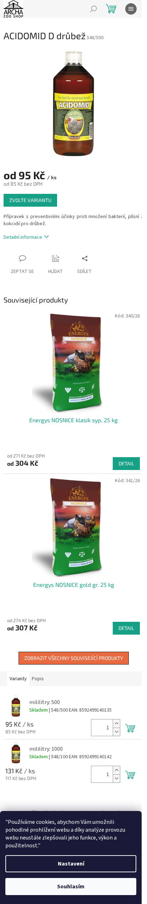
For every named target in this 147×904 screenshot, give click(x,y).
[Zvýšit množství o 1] (116, 723)
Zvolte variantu (30, 200)
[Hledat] (93, 9)
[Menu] (131, 9)
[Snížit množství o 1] (116, 732)
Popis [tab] (38, 678)
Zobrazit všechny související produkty (73, 658)
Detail (126, 463)
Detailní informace (23, 237)
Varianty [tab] (18, 678)
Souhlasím (71, 886)
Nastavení (71, 864)
